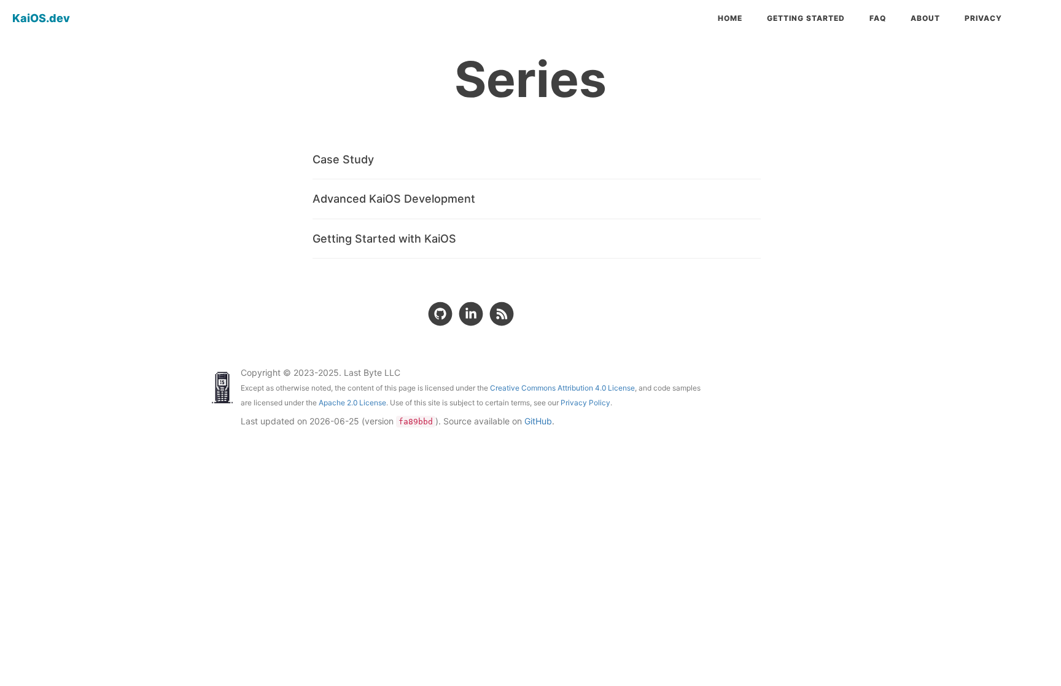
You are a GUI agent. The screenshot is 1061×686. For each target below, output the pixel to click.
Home (730, 18)
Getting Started (806, 18)
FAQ (877, 18)
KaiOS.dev (41, 18)
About (925, 18)
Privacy (983, 18)
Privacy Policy (585, 402)
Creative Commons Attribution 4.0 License (562, 387)
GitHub (538, 421)
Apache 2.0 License (352, 402)
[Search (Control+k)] (1037, 18)
